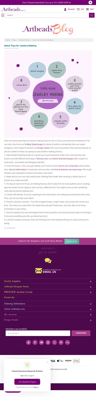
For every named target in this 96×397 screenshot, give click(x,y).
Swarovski (9, 297)
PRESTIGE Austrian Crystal (18, 291)
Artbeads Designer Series (16, 286)
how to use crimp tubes (68, 166)
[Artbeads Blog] (48, 28)
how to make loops (17, 169)
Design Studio (43, 148)
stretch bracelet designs (62, 159)
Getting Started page (34, 144)
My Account (10, 314)
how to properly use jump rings (68, 169)
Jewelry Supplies (12, 281)
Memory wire (42, 159)
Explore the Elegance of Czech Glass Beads (40, 240)
